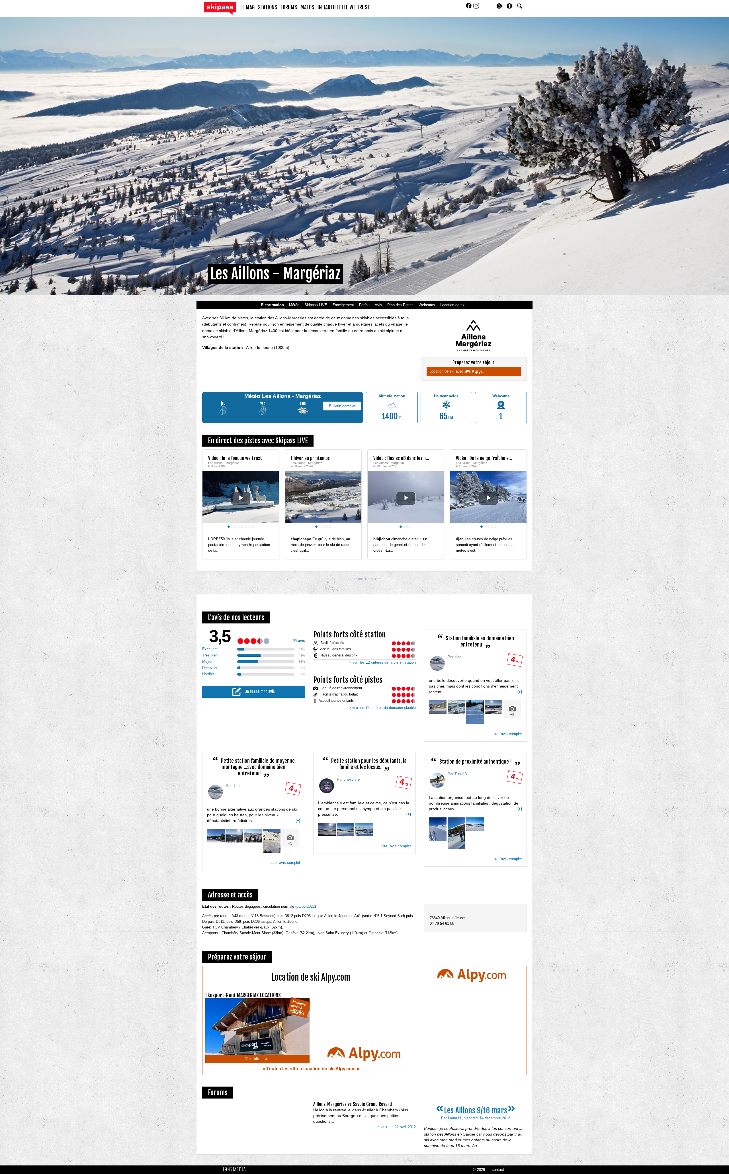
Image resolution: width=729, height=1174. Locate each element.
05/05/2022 (305, 906)
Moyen (207, 661)
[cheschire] (326, 785)
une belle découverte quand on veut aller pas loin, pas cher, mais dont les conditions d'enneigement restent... (475, 697)
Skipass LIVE (315, 305)
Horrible (208, 674)
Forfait (364, 305)
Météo (294, 305)
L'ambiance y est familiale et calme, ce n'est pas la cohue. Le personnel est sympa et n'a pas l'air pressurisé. (364, 809)
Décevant (210, 668)
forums (288, 7)
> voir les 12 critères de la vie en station (382, 662)
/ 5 (514, 661)
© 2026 (479, 1169)
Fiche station (272, 305)
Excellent (210, 649)
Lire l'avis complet (507, 734)
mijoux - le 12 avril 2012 (396, 1127)
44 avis (299, 640)
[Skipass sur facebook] (469, 7)
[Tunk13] (437, 780)
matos (307, 7)
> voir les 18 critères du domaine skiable (382, 707)
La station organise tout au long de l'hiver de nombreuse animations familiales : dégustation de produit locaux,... (475, 803)
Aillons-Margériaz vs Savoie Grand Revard (352, 1104)
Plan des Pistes (400, 305)
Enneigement (343, 305)
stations (267, 7)
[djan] (437, 663)
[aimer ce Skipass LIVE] (270, 533)
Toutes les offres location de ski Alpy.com (311, 1068)
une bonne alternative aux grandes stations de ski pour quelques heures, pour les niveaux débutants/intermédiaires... (253, 826)
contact (498, 1169)
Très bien (210, 655)
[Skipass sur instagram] (476, 7)
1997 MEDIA (236, 1169)
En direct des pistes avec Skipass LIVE (258, 440)
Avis (378, 305)
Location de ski (452, 305)
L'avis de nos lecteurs (236, 617)
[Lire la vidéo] (241, 498)
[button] (509, 6)
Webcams (427, 305)
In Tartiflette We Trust (344, 7)
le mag (247, 7)
